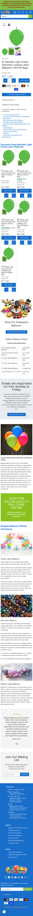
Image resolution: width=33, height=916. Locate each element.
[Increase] (14, 81)
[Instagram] (12, 877)
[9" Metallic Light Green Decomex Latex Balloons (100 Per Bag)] (24, 157)
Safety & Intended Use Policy (17, 854)
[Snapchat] (28, 877)
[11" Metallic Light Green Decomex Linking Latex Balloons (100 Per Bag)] (8, 253)
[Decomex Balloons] (16, 606)
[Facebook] (9, 877)
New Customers (13, 838)
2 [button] (16, 744)
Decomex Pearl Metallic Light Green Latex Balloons (16, 145)
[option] (16, 37)
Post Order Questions (15, 835)
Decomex (5, 58)
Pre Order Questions (14, 833)
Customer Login (13, 843)
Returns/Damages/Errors (16, 840)
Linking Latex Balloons (10, 131)
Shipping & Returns (8, 100)
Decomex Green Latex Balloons (13, 122)
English (6, 894)
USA (11, 804)
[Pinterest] (22, 877)
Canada (12, 812)
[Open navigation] (2, 12)
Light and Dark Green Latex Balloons (15, 129)
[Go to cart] (30, 12)
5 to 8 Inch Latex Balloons (11, 114)
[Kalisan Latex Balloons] (16, 672)
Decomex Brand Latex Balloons (13, 120)
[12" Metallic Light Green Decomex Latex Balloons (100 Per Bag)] (8, 206)
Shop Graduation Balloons (16, 332)
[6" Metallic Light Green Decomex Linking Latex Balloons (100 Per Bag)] (24, 206)
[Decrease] (5, 81)
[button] (4, 911)
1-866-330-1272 (14, 796)
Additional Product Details (10, 105)
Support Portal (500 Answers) (18, 828)
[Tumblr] (25, 877)
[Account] (27, 12)
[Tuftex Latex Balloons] (16, 544)
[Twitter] (6, 877)
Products (6, 133)
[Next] (29, 37)
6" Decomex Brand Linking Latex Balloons (16, 116)
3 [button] (18, 744)
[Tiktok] (19, 877)
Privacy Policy (12, 857)
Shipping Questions (14, 830)
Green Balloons (8, 127)
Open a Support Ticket (16, 414)
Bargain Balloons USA (21, 907)
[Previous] (4, 37)
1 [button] (15, 744)
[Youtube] (15, 877)
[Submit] (30, 16)
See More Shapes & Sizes (16, 94)
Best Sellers (6, 118)
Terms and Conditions (15, 852)
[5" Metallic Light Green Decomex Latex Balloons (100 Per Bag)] (8, 157)
